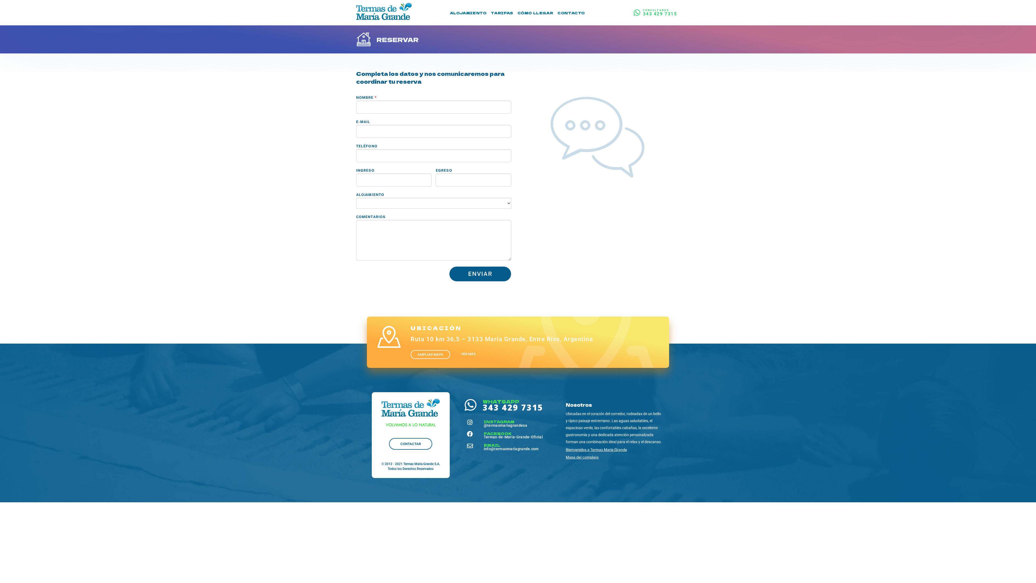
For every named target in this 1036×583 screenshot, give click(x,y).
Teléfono (366, 146)
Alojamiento (370, 194)
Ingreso (365, 170)
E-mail (363, 122)
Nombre (366, 97)
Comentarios (371, 217)
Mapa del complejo (582, 457)
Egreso (444, 170)
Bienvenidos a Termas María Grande (596, 450)
